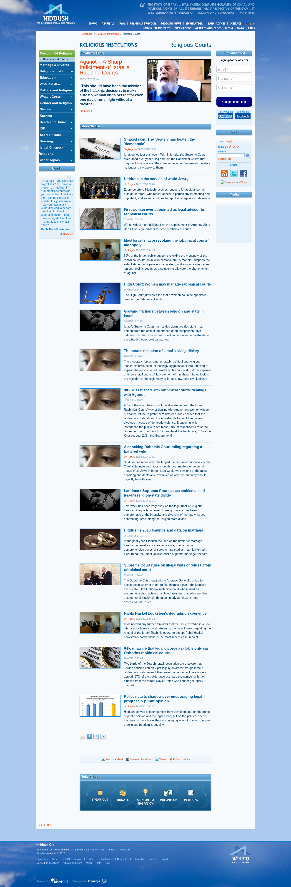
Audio (234, 236)
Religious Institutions (107, 33)
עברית (249, 23)
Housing (46, 141)
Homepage (55, 14)
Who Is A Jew (50, 84)
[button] (234, 102)
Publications (183, 28)
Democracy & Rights (55, 59)
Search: (222, 151)
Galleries (234, 216)
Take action (224, 24)
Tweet (162, 759)
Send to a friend (114, 759)
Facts (234, 205)
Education (48, 77)
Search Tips (224, 158)
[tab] (57, 53)
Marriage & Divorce (54, 65)
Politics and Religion (56, 90)
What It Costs (50, 96)
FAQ (122, 23)
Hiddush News (180, 24)
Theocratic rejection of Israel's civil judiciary (161, 351)
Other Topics (50, 160)
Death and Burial (53, 122)
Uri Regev (129, 184)
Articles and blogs (217, 28)
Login (229, 141)
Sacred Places (51, 135)
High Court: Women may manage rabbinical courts (167, 284)
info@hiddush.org (94, 849)
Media (229, 28)
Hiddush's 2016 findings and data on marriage (163, 530)
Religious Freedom (83, 859)
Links (250, 28)
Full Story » (86, 110)
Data (241, 28)
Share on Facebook (140, 759)
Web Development (52, 882)
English (164, 859)
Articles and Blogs (73, 863)
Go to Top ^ (45, 824)
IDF (42, 128)
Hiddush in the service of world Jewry (156, 179)
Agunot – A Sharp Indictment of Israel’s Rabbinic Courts (104, 67)
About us (115, 24)
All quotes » (66, 233)
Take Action (138, 859)
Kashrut (46, 115)
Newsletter (194, 23)
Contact (236, 23)
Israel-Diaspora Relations (51, 150)
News (157, 28)
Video (234, 226)
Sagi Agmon (130, 149)
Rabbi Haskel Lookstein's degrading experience (165, 613)
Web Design (90, 882)
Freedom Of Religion (56, 53)
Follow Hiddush (181, 759)
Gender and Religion (56, 103)
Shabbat (46, 109)
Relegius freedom (154, 24)
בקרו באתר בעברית (240, 854)
